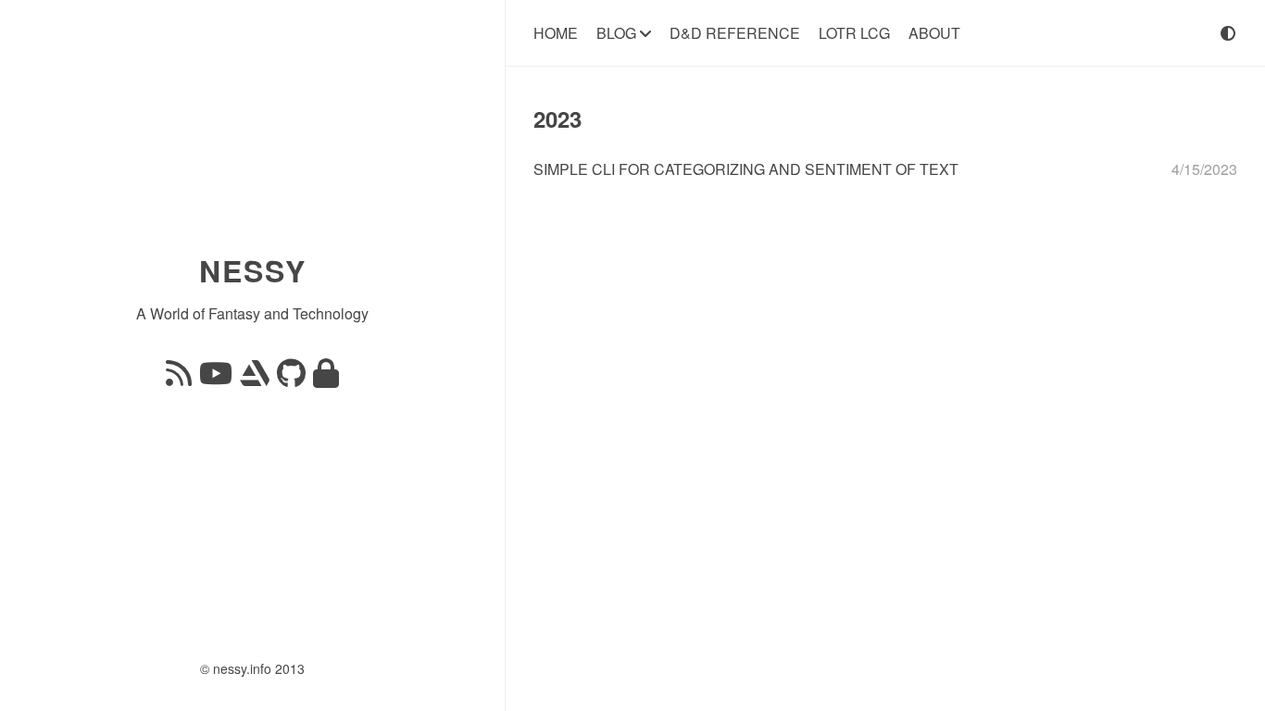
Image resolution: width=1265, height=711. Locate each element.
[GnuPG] (326, 378)
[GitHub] (291, 378)
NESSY (253, 270)
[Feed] (179, 378)
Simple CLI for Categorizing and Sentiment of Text (745, 169)
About (934, 33)
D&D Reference (735, 33)
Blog (618, 33)
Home (555, 33)
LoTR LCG (854, 33)
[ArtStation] (254, 378)
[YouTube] (215, 378)
